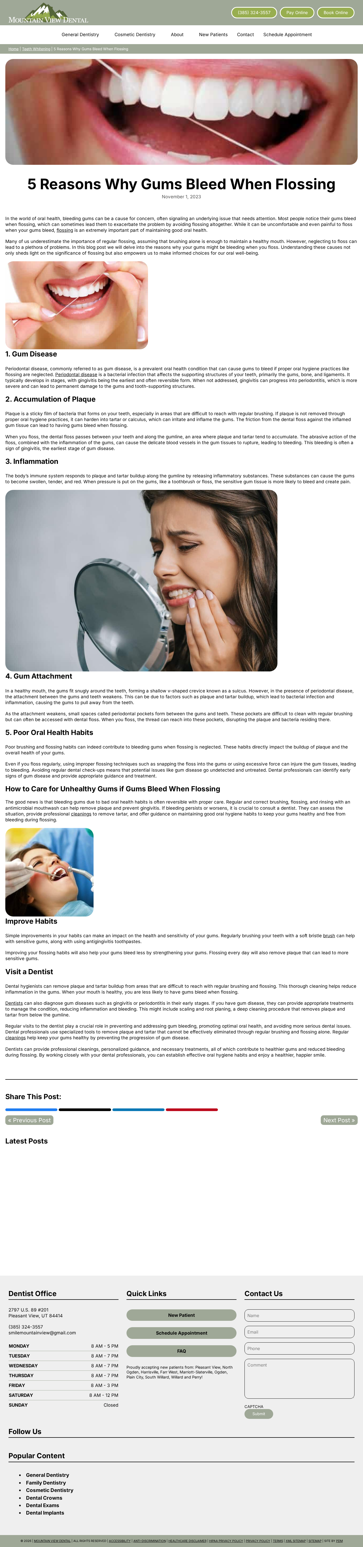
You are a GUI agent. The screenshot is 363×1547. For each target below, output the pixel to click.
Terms (278, 1541)
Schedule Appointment (181, 1333)
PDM (339, 1541)
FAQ (181, 1351)
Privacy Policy (258, 1541)
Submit (258, 1413)
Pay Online (297, 12)
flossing (65, 230)
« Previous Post (29, 1120)
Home (14, 49)
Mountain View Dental (52, 1541)
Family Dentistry (46, 1483)
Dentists (14, 1003)
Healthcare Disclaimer (187, 1541)
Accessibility (120, 1541)
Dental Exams (42, 1505)
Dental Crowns (44, 1498)
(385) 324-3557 (254, 12)
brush (329, 935)
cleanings (81, 814)
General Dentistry (47, 1475)
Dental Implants (45, 1513)
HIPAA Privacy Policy (226, 1541)
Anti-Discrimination (149, 1541)
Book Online (336, 12)
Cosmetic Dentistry (49, 1490)
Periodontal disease (76, 374)
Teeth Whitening (36, 49)
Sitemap (315, 1541)
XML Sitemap (296, 1541)
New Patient (181, 1315)
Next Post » (339, 1120)
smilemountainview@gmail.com (42, 1332)
